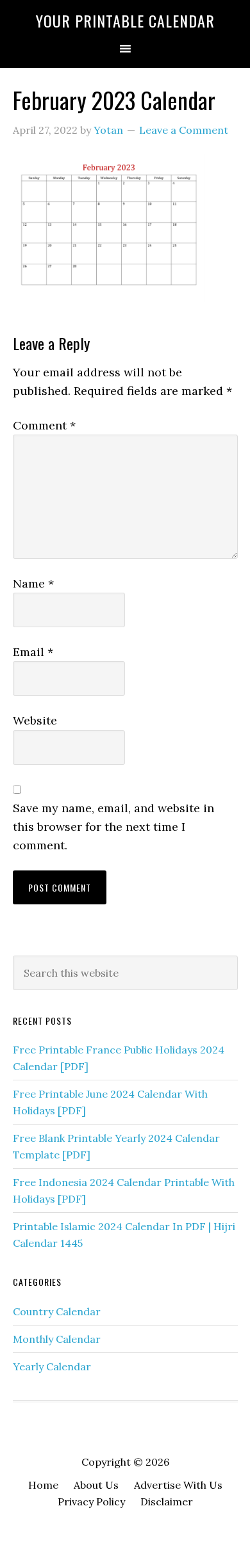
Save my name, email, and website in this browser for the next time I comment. (113, 827)
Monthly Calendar (57, 1339)
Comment (44, 425)
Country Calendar (57, 1311)
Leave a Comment (183, 130)
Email (33, 652)
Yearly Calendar (52, 1366)
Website (35, 720)
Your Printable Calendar (125, 20)
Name (33, 583)
